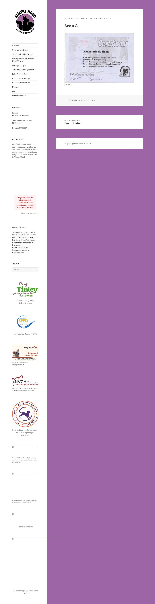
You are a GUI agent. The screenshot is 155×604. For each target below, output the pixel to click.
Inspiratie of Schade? (21, 247)
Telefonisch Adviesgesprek (23, 70)
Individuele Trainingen (21, 78)
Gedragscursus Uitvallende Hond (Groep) (23, 59)
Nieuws (15, 87)
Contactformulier (19, 96)
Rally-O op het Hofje (20, 74)
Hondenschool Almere (21, 83)
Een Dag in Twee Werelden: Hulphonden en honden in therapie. (23, 242)
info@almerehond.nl (20, 115)
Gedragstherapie (19, 65)
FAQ (14, 91)
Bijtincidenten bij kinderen (23, 237)
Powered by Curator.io (29, 213)
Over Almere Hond (20, 50)
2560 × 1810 (90, 100)
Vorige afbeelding (76, 18)
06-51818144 (17, 123)
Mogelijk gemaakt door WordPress (78, 143)
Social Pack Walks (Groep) (22, 54)
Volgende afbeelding (98, 18)
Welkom (15, 45)
